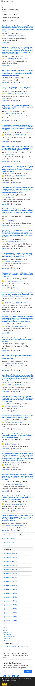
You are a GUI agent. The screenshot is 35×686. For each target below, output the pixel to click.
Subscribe (28, 672)
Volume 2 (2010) (11, 617)
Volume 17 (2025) (11, 557)
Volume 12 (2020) (11, 577)
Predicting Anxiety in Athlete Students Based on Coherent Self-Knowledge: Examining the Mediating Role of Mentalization (17, 254)
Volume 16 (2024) (11, 561)
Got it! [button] (4, 684)
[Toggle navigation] (17, 3)
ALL (17, 14)
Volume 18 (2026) (11, 554)
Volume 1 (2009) (11, 621)
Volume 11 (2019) (11, 581)
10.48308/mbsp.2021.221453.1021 (15, 363)
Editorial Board (7, 634)
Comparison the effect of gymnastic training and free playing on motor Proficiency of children (17, 339)
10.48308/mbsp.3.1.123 (11, 155)
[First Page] (4, 534)
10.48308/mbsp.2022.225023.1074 (15, 176)
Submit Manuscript (9, 636)
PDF (16, 82)
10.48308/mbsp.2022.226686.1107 (15, 385)
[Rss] (18, 677)
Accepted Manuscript (12, 18)
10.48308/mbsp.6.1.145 (11, 465)
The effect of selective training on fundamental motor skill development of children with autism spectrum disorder (17, 148)
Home (5, 630)
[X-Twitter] (9, 677)
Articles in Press (8, 542)
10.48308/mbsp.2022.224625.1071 (15, 406)
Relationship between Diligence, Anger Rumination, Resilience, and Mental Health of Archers (17, 274)
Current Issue (7, 546)
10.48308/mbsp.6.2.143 (11, 444)
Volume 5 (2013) (11, 605)
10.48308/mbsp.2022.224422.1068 (15, 135)
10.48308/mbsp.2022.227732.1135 (15, 281)
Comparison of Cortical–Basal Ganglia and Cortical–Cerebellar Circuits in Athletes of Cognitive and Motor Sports (17, 497)
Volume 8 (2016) (11, 593)
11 (31, 534)
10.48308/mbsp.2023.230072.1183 (15, 484)
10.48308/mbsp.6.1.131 (11, 197)
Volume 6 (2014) (11, 601)
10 (27, 534)
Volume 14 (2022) (11, 569)
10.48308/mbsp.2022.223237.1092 (15, 113)
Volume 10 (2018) (11, 585)
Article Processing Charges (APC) (13, 646)
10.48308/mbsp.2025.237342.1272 (15, 36)
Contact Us (6, 638)
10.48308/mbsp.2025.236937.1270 (15, 504)
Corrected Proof (10, 21)
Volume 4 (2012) (11, 609)
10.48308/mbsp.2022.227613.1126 (15, 525)
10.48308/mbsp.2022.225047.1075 (15, 422)
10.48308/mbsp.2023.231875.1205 (15, 59)
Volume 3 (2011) (11, 613)
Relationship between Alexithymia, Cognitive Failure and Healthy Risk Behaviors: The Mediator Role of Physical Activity (17, 294)
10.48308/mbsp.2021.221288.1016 (15, 94)
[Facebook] (5, 677)
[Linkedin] (14, 677)
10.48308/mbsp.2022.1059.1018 (14, 261)
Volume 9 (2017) (11, 589)
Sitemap (5, 640)
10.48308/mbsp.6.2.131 (11, 221)
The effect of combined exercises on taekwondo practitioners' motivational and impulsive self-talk (17, 107)
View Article (5, 42)
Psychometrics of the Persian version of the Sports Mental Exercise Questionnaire (17, 416)
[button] (17, 680)
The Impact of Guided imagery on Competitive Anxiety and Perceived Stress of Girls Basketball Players (17, 435)
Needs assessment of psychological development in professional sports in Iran (17, 88)
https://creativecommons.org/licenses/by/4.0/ (18, 660)
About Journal (7, 632)
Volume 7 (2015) (11, 597)
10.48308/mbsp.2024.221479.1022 (15, 326)
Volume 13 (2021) (11, 573)
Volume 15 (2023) (11, 565)
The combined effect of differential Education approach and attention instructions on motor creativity (17, 356)
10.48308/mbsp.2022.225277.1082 (15, 242)
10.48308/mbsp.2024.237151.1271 (15, 303)
